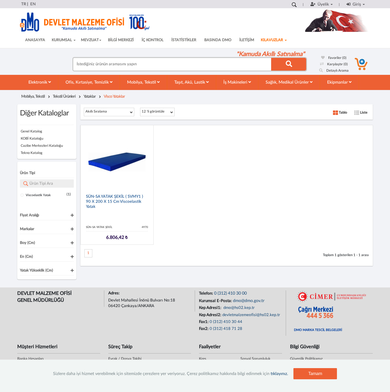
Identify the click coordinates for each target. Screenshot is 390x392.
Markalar (27, 229)
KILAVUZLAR (272, 40)
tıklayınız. (279, 374)
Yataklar (90, 96)
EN (33, 4)
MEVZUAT (90, 40)
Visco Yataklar (114, 96)
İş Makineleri (235, 82)
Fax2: (204, 329)
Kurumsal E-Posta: (216, 301)
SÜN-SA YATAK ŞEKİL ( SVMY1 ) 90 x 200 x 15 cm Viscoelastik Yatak (114, 202)
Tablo (342, 112)
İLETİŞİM (246, 40)
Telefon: (206, 293)
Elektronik (38, 82)
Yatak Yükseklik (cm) (36, 270)
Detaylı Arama (337, 70)
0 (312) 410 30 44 (226, 322)
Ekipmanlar (338, 82)
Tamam (315, 373)
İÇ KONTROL (152, 40)
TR (23, 4)
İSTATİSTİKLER (183, 40)
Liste (363, 112)
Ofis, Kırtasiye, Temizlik (88, 82)
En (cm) (26, 257)
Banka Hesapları (30, 359)
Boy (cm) (27, 243)
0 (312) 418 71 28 (226, 329)
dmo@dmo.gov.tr (249, 301)
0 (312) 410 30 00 (230, 293)
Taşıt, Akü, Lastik (190, 82)
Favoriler (336, 58)
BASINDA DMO (217, 40)
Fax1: (204, 322)
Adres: (114, 293)
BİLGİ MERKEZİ (121, 40)
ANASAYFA (35, 40)
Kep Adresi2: (210, 315)
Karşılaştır (337, 64)
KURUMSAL (62, 40)
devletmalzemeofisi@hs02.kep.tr (251, 315)
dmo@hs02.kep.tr (238, 308)
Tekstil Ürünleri (64, 96)
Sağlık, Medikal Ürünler (288, 82)
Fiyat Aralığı (29, 215)
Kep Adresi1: (210, 308)
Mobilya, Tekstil (142, 82)
